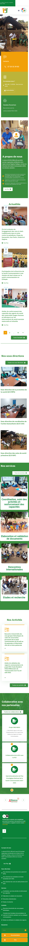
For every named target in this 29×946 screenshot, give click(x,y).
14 (18, 333)
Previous (5, 800)
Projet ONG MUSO (14, 727)
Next (23, 800)
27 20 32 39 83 (13, 67)
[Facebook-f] (4, 831)
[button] (19, 10)
